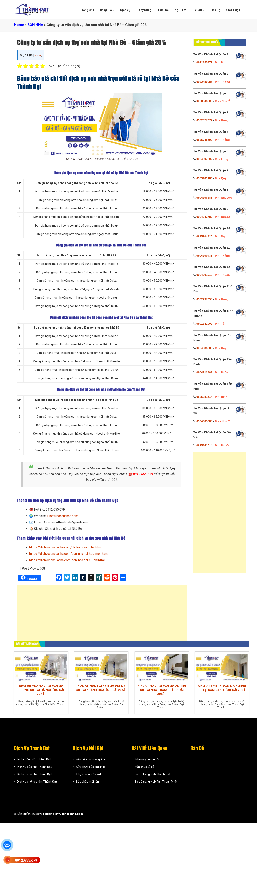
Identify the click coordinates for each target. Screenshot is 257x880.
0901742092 (204, 323)
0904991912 (204, 274)
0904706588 (204, 197)
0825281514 (204, 396)
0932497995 (204, 299)
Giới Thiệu (233, 10)
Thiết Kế (163, 10)
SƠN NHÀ (35, 25)
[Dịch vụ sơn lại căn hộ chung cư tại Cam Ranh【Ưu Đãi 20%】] (222, 667)
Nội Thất (181, 10)
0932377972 (204, 120)
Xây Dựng (145, 10)
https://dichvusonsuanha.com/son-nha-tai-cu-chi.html (67, 560)
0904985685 (204, 348)
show (37, 55)
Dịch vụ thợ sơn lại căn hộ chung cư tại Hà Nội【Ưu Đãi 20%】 (41, 690)
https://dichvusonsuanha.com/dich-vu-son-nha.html (65, 547)
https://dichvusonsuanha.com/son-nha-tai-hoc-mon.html (68, 554)
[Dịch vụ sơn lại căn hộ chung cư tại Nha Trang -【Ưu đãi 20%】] (162, 667)
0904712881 (204, 372)
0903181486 (204, 178)
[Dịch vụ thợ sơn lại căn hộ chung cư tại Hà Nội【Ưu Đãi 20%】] (41, 667)
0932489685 (204, 81)
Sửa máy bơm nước (147, 759)
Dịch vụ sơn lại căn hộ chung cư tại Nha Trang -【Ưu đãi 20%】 (162, 690)
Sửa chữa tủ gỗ (144, 766)
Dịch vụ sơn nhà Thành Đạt (34, 774)
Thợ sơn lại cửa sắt (88, 774)
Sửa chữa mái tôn (87, 781)
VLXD (199, 10)
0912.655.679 (26, 860)
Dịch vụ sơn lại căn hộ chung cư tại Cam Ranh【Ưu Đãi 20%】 (222, 688)
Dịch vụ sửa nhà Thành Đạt (34, 766)
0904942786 (204, 216)
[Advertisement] (102, 615)
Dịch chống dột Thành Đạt (34, 759)
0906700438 (204, 255)
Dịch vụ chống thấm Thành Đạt (37, 781)
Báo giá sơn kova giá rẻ (90, 759)
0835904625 (204, 236)
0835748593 (204, 139)
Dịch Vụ (125, 10)
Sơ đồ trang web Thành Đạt (152, 774)
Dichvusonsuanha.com (62, 516)
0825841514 (204, 445)
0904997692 (204, 159)
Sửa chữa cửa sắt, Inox (90, 766)
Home (19, 25)
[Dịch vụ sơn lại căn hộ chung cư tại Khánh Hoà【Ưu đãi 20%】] (101, 667)
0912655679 (204, 62)
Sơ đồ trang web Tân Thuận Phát (156, 781)
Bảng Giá (106, 10)
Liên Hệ (215, 10)
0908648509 (204, 101)
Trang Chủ (87, 10)
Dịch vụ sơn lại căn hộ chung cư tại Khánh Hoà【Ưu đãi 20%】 (101, 688)
